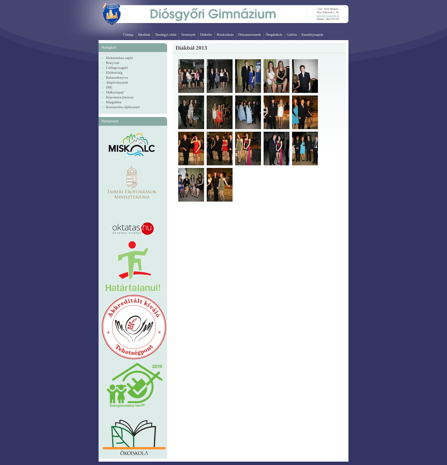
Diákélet (206, 34)
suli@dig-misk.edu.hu (328, 15)
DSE (109, 87)
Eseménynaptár (312, 34)
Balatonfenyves (117, 77)
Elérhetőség (114, 73)
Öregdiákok (274, 34)
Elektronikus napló (119, 58)
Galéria (292, 34)
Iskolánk (144, 34)
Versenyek (188, 34)
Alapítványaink (117, 82)
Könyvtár (112, 63)
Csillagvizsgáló (117, 68)
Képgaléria (113, 102)
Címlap (128, 34)
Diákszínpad (115, 92)
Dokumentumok (249, 34)
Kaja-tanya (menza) (119, 97)
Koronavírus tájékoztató (123, 107)
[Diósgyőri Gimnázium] (203, 13)
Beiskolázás (225, 34)
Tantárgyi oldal (165, 34)
